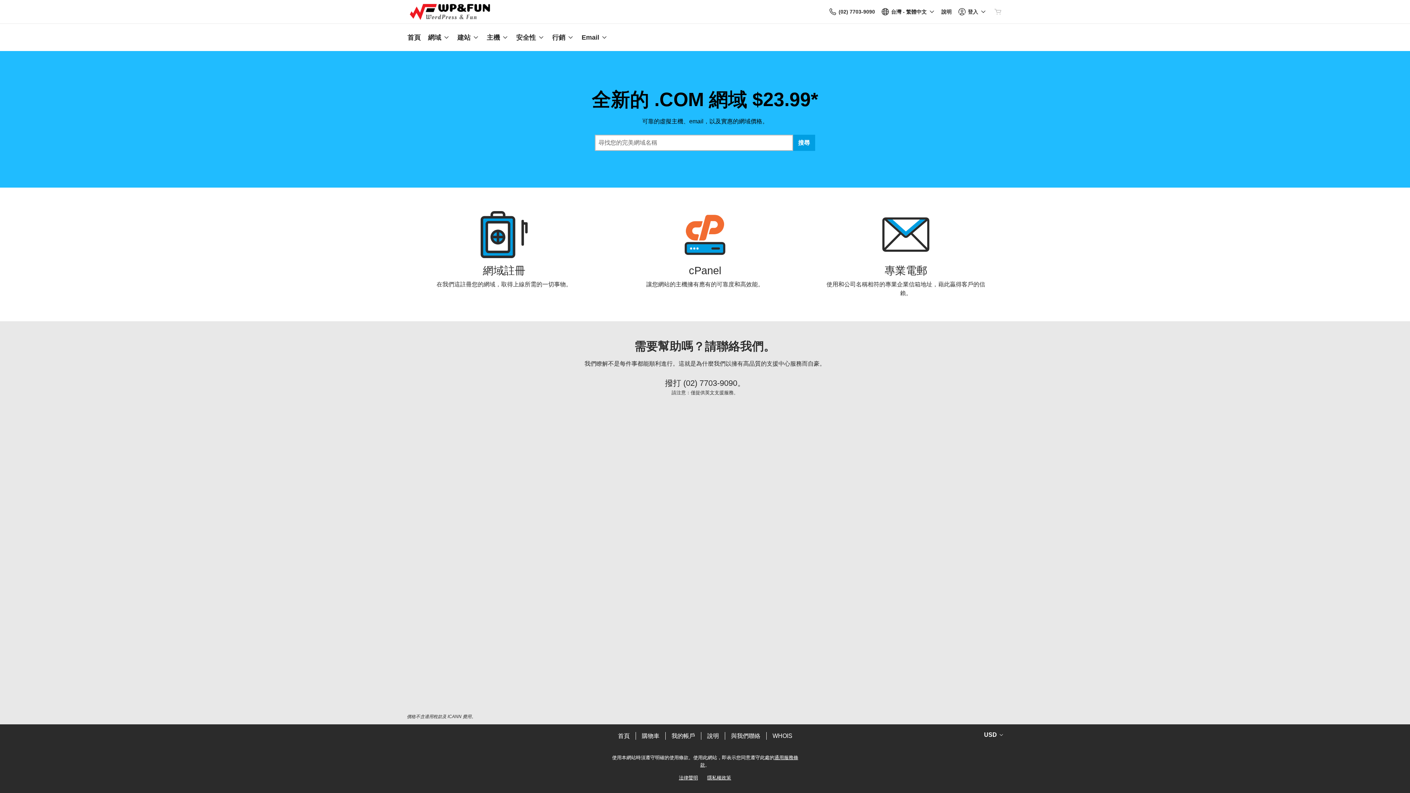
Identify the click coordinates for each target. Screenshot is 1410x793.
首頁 (624, 736)
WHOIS (782, 736)
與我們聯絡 (745, 736)
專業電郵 (906, 270)
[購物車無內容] (998, 12)
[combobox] (694, 142)
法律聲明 (688, 778)
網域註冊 (504, 270)
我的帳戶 (683, 736)
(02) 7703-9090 (710, 383)
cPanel (705, 270)
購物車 (650, 736)
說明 (713, 736)
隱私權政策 (719, 778)
